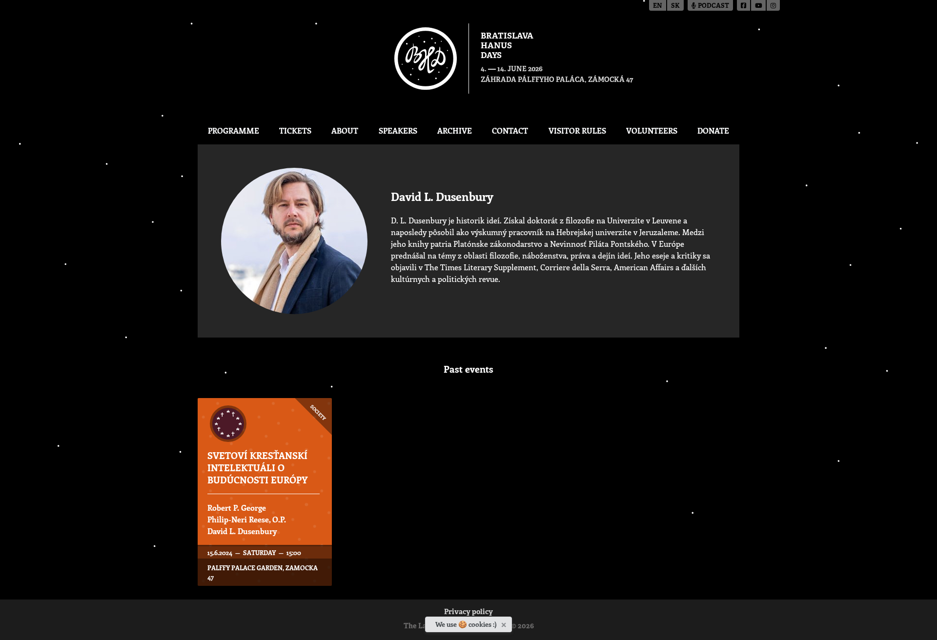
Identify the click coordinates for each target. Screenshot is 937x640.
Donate (713, 130)
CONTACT (510, 130)
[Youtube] (759, 5)
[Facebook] (744, 5)
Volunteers (651, 130)
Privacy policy (468, 612)
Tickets (295, 130)
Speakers (398, 130)
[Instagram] (773, 5)
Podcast (712, 6)
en (657, 6)
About (344, 130)
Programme (233, 130)
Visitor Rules (577, 130)
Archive (454, 130)
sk (675, 6)
